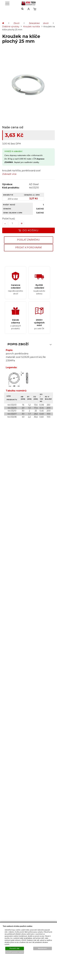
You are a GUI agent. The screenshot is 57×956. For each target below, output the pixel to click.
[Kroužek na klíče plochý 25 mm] (28, 85)
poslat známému (28, 239)
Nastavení (42, 948)
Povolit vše (14, 948)
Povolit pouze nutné (15, 952)
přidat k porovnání (28, 247)
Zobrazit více (9, 174)
